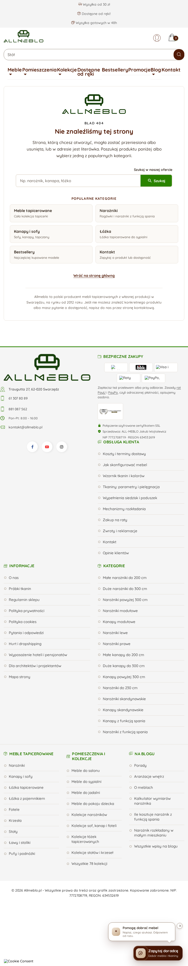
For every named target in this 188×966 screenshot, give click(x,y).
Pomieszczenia (39, 70)
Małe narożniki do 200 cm (125, 577)
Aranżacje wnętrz (149, 776)
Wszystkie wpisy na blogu (156, 846)
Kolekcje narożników (89, 814)
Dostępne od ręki (88, 72)
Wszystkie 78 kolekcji (89, 863)
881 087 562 (18, 409)
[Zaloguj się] (157, 38)
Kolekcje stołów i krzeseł (92, 852)
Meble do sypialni (86, 781)
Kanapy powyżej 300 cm (124, 676)
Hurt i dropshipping (25, 643)
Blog (156, 70)
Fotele (14, 809)
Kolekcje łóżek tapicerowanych (85, 839)
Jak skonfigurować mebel (125, 464)
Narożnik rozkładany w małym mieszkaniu (153, 832)
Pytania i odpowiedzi (26, 632)
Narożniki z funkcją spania (125, 732)
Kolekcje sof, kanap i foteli (94, 825)
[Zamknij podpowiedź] (180, 926)
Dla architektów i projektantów (35, 665)
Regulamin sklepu (24, 599)
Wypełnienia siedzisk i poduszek (130, 497)
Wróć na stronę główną (94, 275)
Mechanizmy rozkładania (124, 509)
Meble (15, 70)
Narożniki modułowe (120, 610)
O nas (14, 577)
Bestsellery (115, 70)
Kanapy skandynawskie (123, 709)
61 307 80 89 (18, 398)
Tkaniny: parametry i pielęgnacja (131, 486)
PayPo (113, 392)
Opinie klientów (116, 553)
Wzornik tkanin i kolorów (123, 475)
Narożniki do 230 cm (120, 687)
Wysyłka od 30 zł (96, 4)
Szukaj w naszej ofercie (153, 169)
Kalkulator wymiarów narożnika (152, 801)
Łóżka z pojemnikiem (27, 798)
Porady (140, 765)
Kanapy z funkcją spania (124, 721)
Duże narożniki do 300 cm (125, 588)
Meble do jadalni (85, 792)
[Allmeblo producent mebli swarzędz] (47, 367)
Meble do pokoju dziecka (92, 803)
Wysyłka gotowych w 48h (96, 23)
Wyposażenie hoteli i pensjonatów (38, 654)
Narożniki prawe (116, 643)
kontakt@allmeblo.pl (25, 427)
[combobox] (94, 54)
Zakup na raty (115, 520)
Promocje (139, 70)
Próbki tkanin (20, 588)
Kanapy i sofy (21, 776)
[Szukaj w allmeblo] (179, 54)
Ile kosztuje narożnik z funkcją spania (153, 817)
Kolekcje (67, 70)
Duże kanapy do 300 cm (124, 665)
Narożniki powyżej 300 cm (125, 599)
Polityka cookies (22, 621)
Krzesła (15, 820)
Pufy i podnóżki (22, 853)
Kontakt (171, 70)
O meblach (143, 787)
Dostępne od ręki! (96, 14)
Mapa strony (19, 676)
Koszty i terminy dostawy (124, 453)
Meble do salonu (85, 770)
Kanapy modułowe (119, 621)
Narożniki (17, 765)
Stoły (13, 831)
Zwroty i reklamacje (120, 531)
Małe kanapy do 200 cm (123, 654)
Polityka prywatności (26, 610)
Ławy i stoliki (19, 842)
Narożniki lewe (115, 632)
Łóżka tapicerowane (26, 787)
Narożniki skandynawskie (124, 698)
